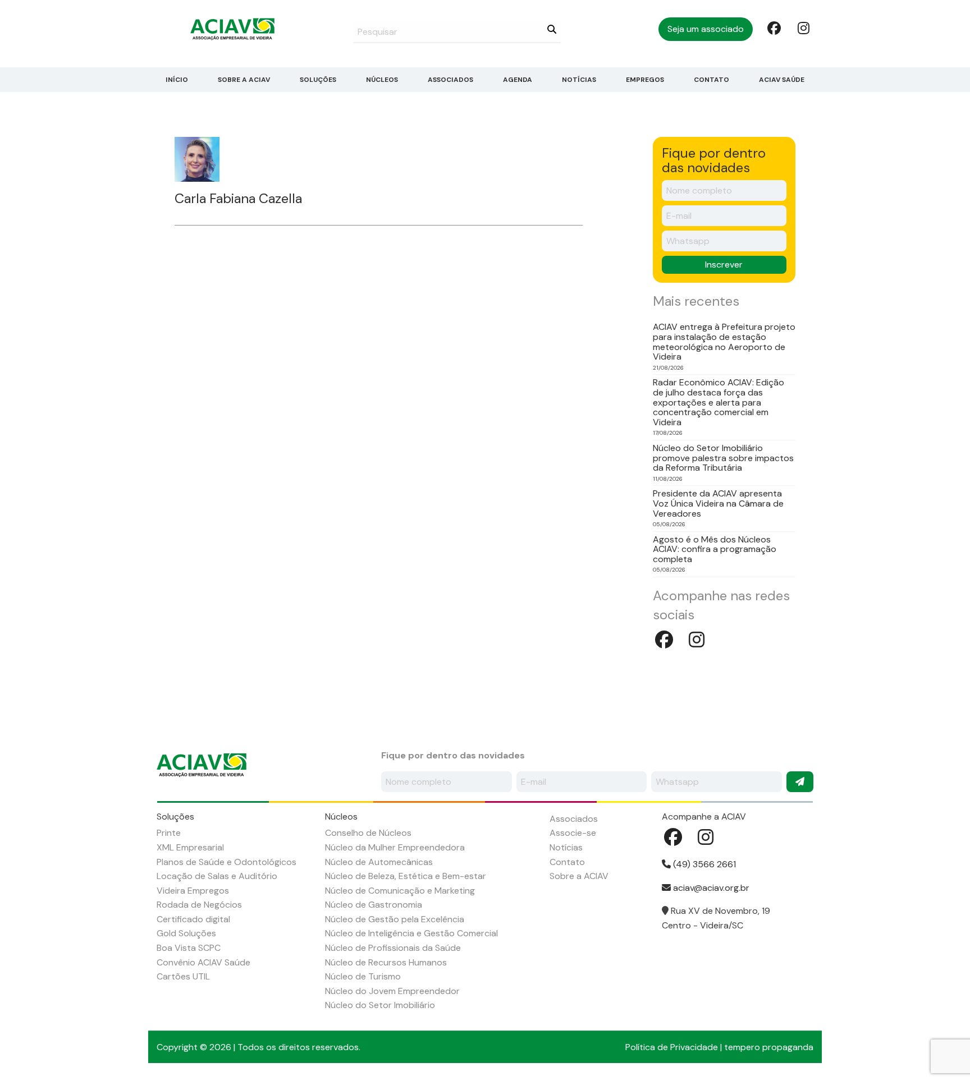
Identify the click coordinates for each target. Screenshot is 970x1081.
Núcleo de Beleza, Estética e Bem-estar (405, 876)
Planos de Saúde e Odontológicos (226, 862)
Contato (711, 79)
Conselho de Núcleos (368, 833)
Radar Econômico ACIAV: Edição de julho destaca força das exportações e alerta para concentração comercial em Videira (718, 402)
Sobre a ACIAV (244, 79)
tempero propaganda (768, 1047)
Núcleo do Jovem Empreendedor (392, 991)
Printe (169, 833)
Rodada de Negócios (199, 904)
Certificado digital (193, 919)
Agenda (517, 79)
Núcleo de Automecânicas (379, 862)
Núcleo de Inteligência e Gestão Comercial (411, 933)
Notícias (579, 79)
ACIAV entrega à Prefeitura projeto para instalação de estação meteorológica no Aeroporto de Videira (724, 341)
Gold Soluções (186, 933)
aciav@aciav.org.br (710, 888)
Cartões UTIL (183, 976)
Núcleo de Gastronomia (373, 904)
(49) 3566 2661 (703, 864)
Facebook (773, 27)
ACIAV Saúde (781, 79)
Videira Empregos (193, 890)
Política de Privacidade (671, 1047)
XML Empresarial (190, 847)
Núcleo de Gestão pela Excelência (394, 919)
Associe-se (573, 833)
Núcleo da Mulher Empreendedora (395, 847)
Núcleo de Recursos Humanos (386, 962)
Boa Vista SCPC (189, 948)
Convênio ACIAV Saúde (203, 962)
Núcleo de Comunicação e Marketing (400, 890)
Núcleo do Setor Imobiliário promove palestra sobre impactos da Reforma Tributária (723, 458)
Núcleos (382, 79)
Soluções (318, 79)
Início (177, 79)
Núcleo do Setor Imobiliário (380, 1005)
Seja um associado (705, 29)
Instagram (803, 27)
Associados (450, 79)
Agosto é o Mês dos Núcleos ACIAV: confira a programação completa (714, 549)
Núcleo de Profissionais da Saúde (393, 948)
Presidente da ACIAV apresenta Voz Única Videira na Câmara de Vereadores (718, 503)
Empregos (645, 79)
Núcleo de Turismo (363, 976)
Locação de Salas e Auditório (217, 876)
